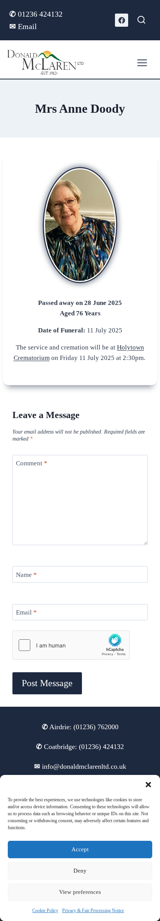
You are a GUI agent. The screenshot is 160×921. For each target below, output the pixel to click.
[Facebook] (121, 20)
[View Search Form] (141, 20)
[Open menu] (142, 63)
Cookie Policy (45, 910)
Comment (31, 463)
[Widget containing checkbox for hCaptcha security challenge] (71, 645)
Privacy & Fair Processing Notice (93, 910)
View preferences (80, 892)
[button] (148, 784)
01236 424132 (36, 14)
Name (26, 574)
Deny (80, 871)
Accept (80, 849)
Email (23, 26)
